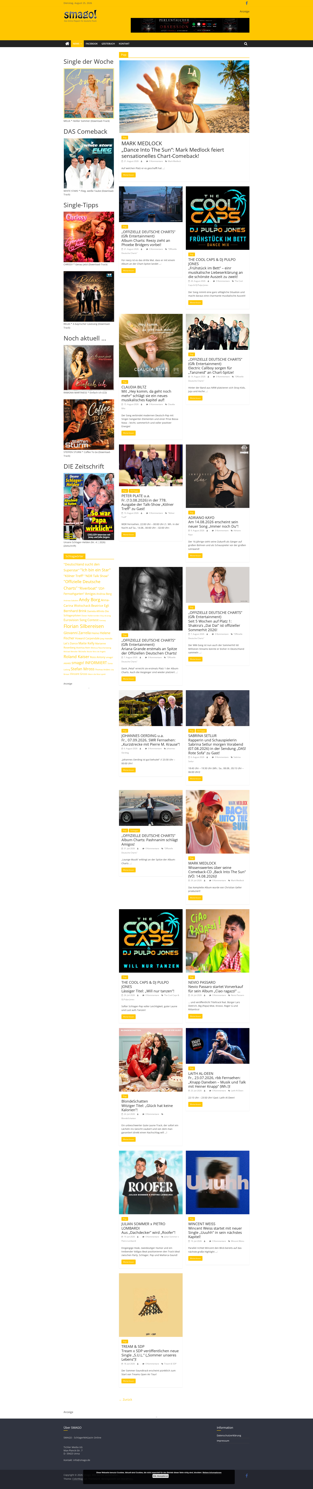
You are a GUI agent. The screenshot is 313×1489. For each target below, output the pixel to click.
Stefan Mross (82, 668)
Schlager (134, 830)
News (76, 43)
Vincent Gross (78, 674)
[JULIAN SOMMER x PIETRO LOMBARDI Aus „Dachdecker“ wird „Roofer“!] (151, 1152)
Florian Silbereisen (84, 626)
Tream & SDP (170, 1363)
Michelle (82, 651)
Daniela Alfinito (95, 611)
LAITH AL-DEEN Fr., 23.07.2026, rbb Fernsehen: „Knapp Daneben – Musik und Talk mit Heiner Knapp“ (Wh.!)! (217, 1080)
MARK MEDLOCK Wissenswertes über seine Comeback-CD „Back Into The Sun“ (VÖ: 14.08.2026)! (217, 869)
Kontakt (124, 43)
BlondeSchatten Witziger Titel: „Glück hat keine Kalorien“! (147, 1105)
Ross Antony (97, 657)
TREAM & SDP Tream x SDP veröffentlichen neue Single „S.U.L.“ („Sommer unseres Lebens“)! (150, 1353)
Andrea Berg (104, 594)
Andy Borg (89, 599)
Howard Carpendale (87, 638)
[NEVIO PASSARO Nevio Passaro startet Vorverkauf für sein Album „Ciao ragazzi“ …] (217, 911)
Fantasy (102, 620)
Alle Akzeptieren (160, 1475)
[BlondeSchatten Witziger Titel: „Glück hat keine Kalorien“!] (151, 1030)
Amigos (90, 594)
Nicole (89, 651)
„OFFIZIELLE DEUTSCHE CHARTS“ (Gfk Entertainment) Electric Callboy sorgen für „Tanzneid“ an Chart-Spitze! (215, 366)
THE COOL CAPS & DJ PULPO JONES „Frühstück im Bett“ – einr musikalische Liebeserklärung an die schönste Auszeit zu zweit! (215, 268)
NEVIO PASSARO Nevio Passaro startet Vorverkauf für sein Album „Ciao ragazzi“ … (215, 986)
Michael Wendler (71, 651)
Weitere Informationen (212, 1472)
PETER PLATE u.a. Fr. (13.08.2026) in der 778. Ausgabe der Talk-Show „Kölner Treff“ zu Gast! (147, 502)
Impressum (223, 1440)
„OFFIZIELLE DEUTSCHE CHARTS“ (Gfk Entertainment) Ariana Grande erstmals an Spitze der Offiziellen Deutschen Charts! (149, 646)
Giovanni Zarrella (77, 632)
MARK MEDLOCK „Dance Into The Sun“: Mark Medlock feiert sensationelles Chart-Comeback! (172, 149)
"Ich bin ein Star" (95, 569)
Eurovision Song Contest (81, 620)
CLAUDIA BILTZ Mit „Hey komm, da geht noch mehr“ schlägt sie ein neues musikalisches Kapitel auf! (146, 393)
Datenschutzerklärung (229, 1435)
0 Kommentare (156, 161)
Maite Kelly (86, 643)
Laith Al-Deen (237, 1090)
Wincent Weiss (237, 1241)
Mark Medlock (174, 161)
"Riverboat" (87, 588)
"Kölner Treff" (74, 575)
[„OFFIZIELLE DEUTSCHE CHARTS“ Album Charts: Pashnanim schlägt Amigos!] (151, 792)
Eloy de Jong (105, 615)
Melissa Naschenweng (101, 647)
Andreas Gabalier (71, 600)
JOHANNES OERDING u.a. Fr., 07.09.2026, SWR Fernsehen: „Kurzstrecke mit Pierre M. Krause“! (150, 740)
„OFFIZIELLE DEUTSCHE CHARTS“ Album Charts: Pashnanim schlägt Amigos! (149, 840)
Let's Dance (71, 643)
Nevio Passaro (237, 995)
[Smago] (67, 43)
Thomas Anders (102, 669)
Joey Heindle (106, 638)
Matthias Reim (83, 647)
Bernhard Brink (75, 611)
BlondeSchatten (128, 1118)
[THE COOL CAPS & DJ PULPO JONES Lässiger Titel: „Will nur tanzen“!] (151, 911)
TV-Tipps (134, 490)
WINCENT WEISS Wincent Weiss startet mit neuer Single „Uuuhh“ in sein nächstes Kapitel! (215, 1230)
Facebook (92, 43)
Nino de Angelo (99, 651)
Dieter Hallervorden (91, 615)
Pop (125, 137)
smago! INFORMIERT (89, 662)
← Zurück (125, 1399)
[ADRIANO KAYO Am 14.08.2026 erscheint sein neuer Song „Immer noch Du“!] (217, 446)
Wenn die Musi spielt (97, 674)
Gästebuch (108, 43)
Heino (95, 633)
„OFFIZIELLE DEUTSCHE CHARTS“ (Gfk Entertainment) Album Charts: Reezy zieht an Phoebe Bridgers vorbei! (148, 238)
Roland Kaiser (76, 656)
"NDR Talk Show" (96, 576)
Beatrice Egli (100, 605)
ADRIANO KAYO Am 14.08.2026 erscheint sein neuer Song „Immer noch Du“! (213, 522)
